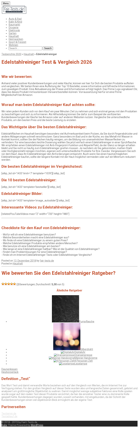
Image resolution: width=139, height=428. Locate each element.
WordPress (37, 425)
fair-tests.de (47, 260)
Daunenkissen (9, 369)
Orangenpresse (83, 355)
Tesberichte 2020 (11, 54)
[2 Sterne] (5, 283)
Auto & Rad (15, 18)
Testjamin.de (8, 413)
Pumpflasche (86, 321)
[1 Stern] (2, 283)
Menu (6, 3)
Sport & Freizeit (17, 42)
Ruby (4, 425)
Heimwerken (16, 39)
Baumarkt (14, 24)
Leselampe (81, 363)
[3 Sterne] (8, 283)
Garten (12, 33)
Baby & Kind (15, 21)
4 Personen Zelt (84, 360)
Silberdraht (86, 349)
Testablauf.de (9, 416)
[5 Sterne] (14, 283)
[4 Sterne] (11, 283)
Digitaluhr (80, 352)
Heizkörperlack (9, 372)
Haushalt (14, 36)
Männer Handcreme (86, 357)
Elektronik (14, 30)
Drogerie (13, 27)
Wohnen (13, 44)
